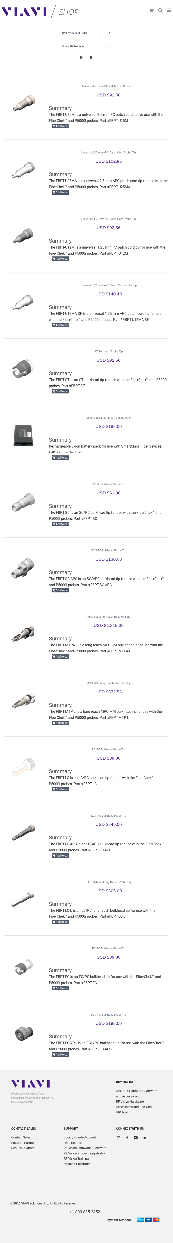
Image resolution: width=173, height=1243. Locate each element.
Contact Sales (21, 1137)
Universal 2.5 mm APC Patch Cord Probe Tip (108, 152)
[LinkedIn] (144, 1137)
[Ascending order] (109, 33)
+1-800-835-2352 (85, 1211)
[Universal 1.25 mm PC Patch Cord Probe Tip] (23, 236)
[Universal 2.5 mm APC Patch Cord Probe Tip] (23, 170)
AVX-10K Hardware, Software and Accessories (136, 1093)
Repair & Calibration (77, 1164)
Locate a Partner (23, 1143)
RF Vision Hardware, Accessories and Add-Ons (134, 1104)
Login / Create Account (80, 1137)
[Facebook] (127, 1137)
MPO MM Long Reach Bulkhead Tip (109, 683)
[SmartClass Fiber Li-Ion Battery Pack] (23, 435)
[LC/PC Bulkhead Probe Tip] (23, 767)
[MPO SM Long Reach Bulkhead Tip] (23, 634)
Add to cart (62, 126)
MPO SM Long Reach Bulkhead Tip (108, 616)
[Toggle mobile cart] (151, 10)
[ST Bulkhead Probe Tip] (23, 369)
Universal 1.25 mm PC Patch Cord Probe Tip (108, 219)
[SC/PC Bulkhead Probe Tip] (23, 502)
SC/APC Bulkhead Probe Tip (108, 550)
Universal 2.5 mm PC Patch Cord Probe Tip (108, 86)
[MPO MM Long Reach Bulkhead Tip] (23, 701)
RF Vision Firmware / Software (85, 1148)
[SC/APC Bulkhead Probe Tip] (23, 568)
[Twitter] (119, 1137)
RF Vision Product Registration (85, 1153)
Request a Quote (22, 1148)
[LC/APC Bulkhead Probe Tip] (23, 833)
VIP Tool (121, 1112)
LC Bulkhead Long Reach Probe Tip (108, 882)
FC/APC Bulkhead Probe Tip (108, 1014)
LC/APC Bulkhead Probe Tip (108, 815)
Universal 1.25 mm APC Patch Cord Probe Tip (109, 285)
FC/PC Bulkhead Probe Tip (108, 948)
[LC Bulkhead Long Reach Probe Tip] (23, 900)
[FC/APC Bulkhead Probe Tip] (23, 1032)
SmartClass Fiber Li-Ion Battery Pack (108, 417)
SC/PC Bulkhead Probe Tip (108, 484)
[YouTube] (136, 1137)
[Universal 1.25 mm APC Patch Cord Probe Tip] (23, 303)
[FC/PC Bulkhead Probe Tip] (23, 966)
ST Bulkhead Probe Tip (108, 351)
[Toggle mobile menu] (169, 10)
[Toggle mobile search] (160, 10)
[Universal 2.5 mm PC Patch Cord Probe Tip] (23, 104)
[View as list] (90, 57)
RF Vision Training (76, 1158)
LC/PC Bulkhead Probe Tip (108, 749)
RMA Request (73, 1143)
